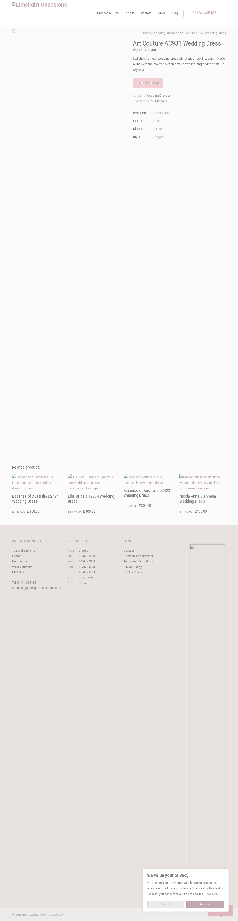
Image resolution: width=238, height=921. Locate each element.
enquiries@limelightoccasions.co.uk (36, 588)
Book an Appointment (138, 556)
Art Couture (161, 112)
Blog (175, 13)
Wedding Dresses (165, 33)
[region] (186, 890)
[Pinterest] (202, 915)
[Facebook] (184, 915)
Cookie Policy (133, 572)
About (130, 13)
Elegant (158, 137)
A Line (157, 128)
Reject (166, 904)
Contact (146, 13)
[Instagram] (193, 915)
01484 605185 (204, 13)
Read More (212, 894)
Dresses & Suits (108, 13)
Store (161, 13)
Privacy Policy (133, 567)
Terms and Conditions (138, 561)
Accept (205, 904)
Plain (156, 121)
